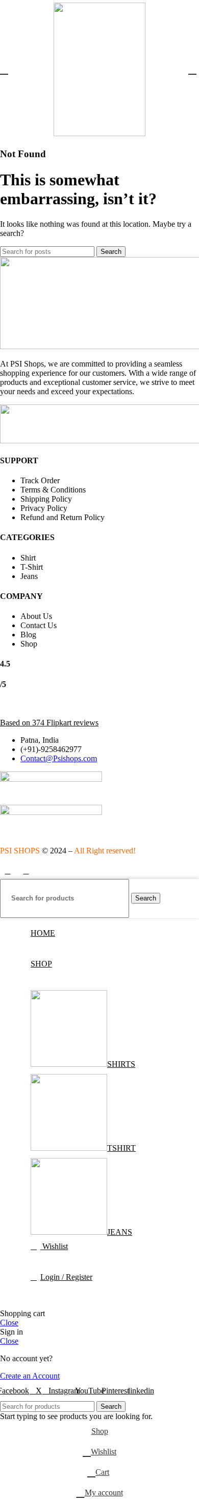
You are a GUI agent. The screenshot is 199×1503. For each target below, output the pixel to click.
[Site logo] (99, 133)
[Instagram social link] (26, 871)
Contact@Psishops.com (58, 758)
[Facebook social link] (7, 871)
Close (9, 1322)
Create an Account (30, 1375)
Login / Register (66, 1277)
